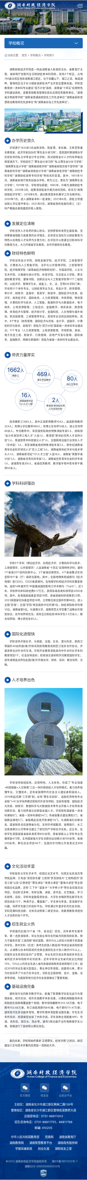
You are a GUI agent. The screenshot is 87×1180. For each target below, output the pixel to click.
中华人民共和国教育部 (25, 1137)
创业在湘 (43, 1148)
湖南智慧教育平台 (40, 1142)
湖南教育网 (17, 1142)
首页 (24, 55)
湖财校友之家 (63, 1148)
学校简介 (49, 55)
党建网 (49, 1137)
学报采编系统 (23, 1148)
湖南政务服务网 (67, 1142)
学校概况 (35, 55)
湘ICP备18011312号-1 (64, 1161)
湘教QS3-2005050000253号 (42, 1166)
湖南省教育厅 (67, 1137)
